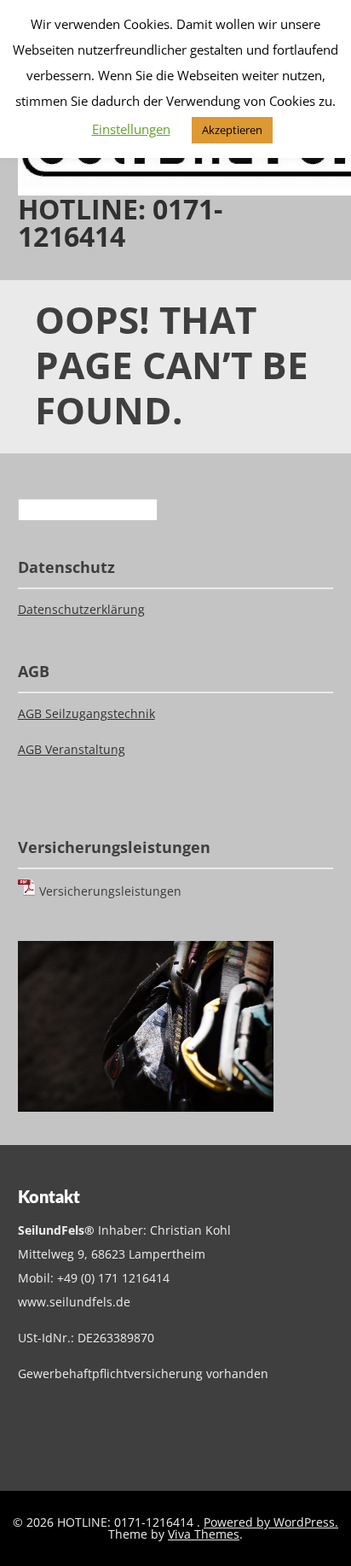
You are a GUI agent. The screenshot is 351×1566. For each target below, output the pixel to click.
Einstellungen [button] (131, 128)
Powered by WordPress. (271, 1522)
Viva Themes (203, 1534)
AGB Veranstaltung (71, 749)
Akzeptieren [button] (232, 129)
